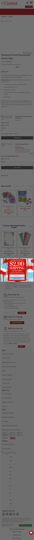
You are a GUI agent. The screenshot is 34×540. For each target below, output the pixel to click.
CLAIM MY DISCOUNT (17, 278)
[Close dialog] (32, 259)
